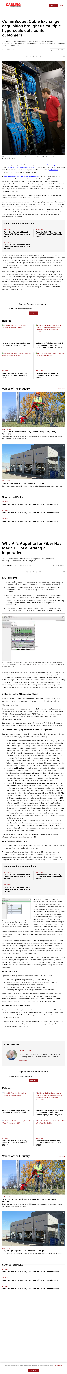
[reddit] (37, 56)
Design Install (6, 429)
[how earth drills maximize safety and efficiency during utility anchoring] (33, 409)
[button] (3, 5)
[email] (40, 56)
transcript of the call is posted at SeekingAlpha (21, 176)
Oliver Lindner (7, 565)
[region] (33, 1368)
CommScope (51, 165)
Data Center (6, 16)
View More (61, 388)
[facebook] (27, 56)
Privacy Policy (58, 1365)
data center (53, 170)
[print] (64, 56)
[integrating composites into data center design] (33, 461)
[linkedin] (30, 56)
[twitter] (33, 56)
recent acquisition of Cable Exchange (21, 167)
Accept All (33, 1370)
